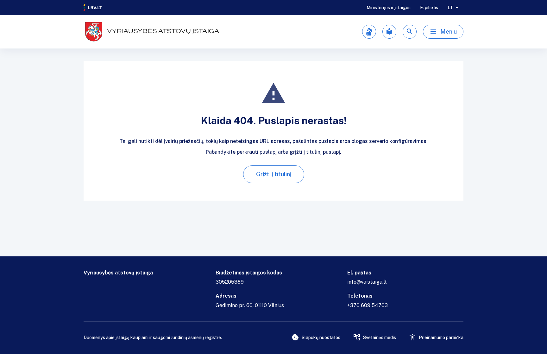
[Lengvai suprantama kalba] (389, 32)
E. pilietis (429, 7)
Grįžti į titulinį (273, 174)
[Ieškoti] (410, 32)
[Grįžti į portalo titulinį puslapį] (93, 7)
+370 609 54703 (367, 305)
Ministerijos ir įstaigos (389, 7)
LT (450, 7)
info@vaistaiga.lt (367, 282)
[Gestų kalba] (369, 32)
